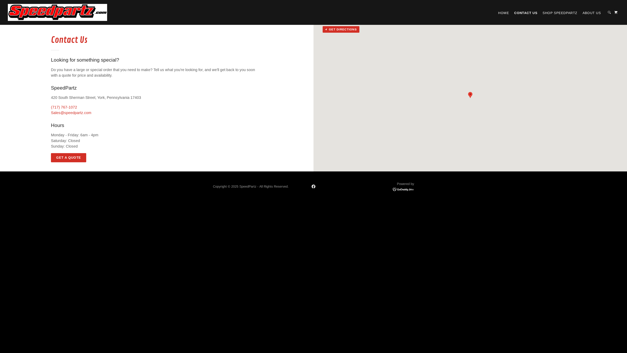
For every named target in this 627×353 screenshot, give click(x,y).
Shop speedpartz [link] (560, 13)
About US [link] (592, 13)
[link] (57, 12)
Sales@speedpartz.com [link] (71, 113)
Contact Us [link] (525, 13)
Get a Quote (68, 157)
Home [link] (503, 13)
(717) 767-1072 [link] (64, 107)
